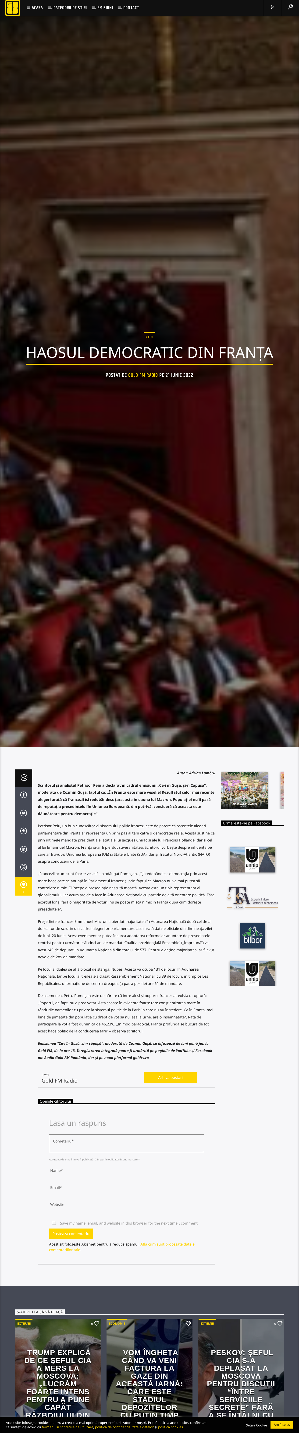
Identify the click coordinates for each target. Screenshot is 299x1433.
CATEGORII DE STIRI (70, 7)
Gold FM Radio (143, 403)
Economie (117, 1383)
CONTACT (131, 7)
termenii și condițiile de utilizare (67, 1427)
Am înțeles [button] (282, 1425)
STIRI (149, 364)
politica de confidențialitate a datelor (124, 1427)
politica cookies (170, 1427)
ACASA (37, 7)
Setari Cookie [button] (256, 1425)
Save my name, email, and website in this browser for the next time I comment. (129, 1283)
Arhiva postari (170, 1137)
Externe (24, 1383)
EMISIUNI (105, 7)
